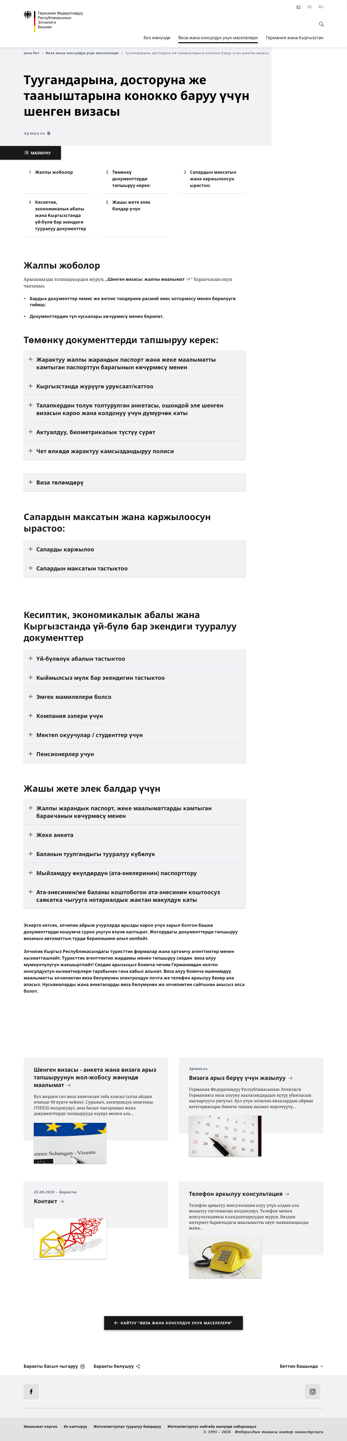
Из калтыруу (75, 1426)
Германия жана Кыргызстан (294, 37)
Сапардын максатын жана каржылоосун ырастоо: (213, 178)
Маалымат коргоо (40, 1426)
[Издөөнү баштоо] (319, 21)
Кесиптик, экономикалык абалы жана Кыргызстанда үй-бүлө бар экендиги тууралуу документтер (60, 215)
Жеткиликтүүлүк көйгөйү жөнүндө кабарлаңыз (211, 1426)
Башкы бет (29, 53)
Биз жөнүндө (157, 37)
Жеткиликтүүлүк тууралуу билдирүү (127, 1426)
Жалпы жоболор (54, 172)
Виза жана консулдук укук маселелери (218, 39)
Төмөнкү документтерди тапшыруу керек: (131, 178)
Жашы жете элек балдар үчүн (131, 205)
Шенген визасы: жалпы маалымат (146, 279)
